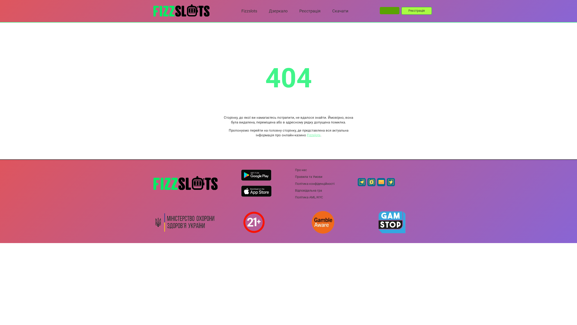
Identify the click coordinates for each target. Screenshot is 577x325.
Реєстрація (416, 10)
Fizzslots (314, 135)
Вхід (390, 10)
